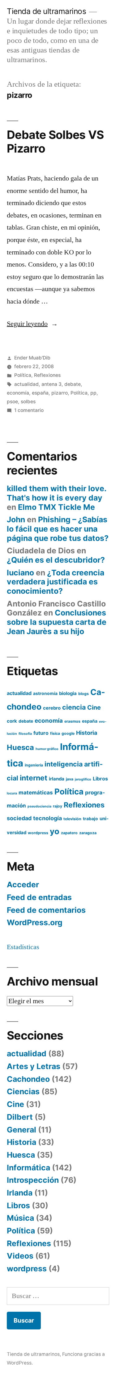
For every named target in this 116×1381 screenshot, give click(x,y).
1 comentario (29, 410)
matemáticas (36, 792)
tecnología (47, 818)
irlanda (56, 779)
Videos (20, 1255)
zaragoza (88, 832)
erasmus (72, 721)
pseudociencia (39, 806)
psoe (12, 402)
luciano (20, 572)
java (69, 779)
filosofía (25, 734)
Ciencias (23, 1091)
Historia (86, 732)
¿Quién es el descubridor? (56, 560)
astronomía (45, 693)
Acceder (23, 884)
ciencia (74, 707)
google (68, 733)
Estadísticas (23, 947)
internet (33, 778)
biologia (68, 693)
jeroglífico (83, 779)
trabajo (90, 818)
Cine (94, 707)
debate (72, 384)
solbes (28, 402)
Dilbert (20, 1117)
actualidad (26, 384)
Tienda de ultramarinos (46, 11)
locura (12, 793)
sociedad (19, 818)
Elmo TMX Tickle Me (56, 507)
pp (93, 393)
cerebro (52, 708)
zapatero (69, 832)
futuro (41, 733)
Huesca (20, 747)
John (16, 519)
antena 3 (51, 384)
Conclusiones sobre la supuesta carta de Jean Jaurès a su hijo (56, 622)
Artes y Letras (33, 1066)
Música (20, 1218)
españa (40, 393)
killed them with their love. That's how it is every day (56, 493)
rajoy (57, 806)
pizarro (59, 393)
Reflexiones (47, 375)
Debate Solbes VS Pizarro (55, 142)
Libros (100, 778)
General (21, 1129)
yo (54, 831)
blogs (83, 693)
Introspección (33, 1180)
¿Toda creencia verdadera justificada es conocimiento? (55, 582)
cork (12, 721)
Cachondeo (28, 1079)
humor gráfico (47, 749)
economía (18, 393)
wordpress (38, 832)
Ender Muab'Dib (32, 358)
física (55, 733)
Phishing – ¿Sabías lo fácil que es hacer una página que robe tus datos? (58, 528)
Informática (28, 1167)
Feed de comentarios (46, 910)
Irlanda (19, 1192)
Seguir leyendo (32, 323)
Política (22, 375)
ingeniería (34, 765)
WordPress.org (34, 922)
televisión (72, 818)
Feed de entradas (39, 897)
